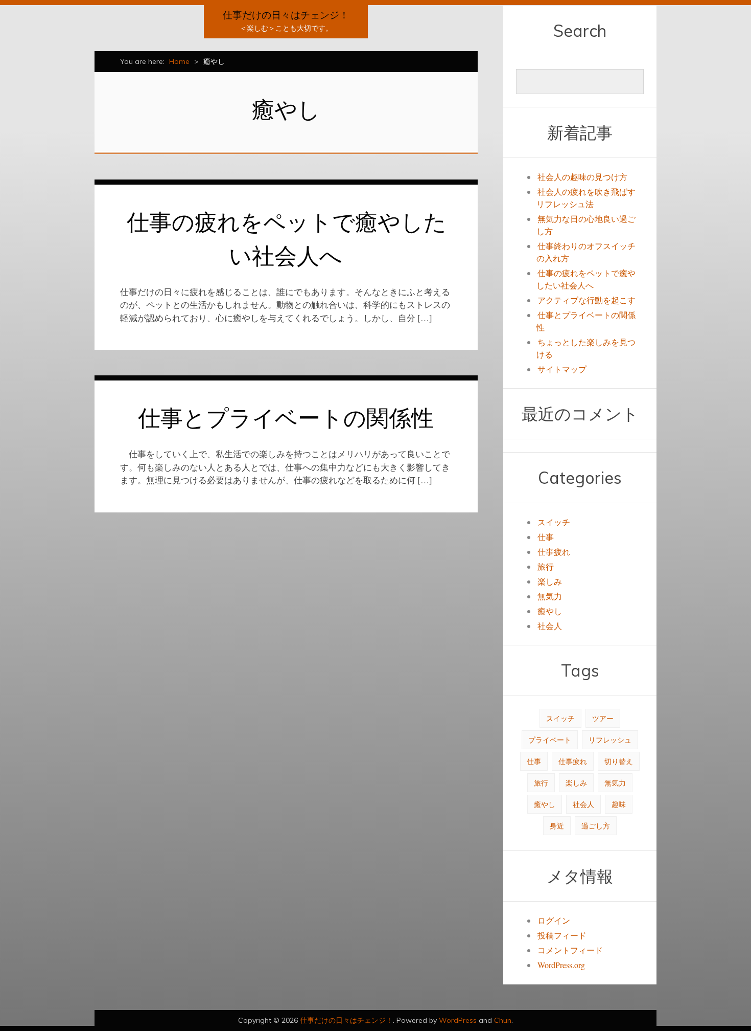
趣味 (619, 804)
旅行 (545, 566)
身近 (557, 826)
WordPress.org (561, 964)
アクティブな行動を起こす (586, 300)
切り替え (618, 761)
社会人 (549, 625)
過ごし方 (595, 826)
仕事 (545, 536)
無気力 (549, 596)
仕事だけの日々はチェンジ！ (286, 15)
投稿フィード (561, 935)
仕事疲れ (553, 551)
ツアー (603, 718)
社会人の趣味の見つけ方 (582, 176)
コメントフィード (570, 950)
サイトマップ (561, 369)
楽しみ (549, 581)
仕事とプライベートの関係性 (286, 418)
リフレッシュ (610, 740)
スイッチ (553, 522)
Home (179, 61)
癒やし (549, 611)
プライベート (549, 740)
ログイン (553, 920)
